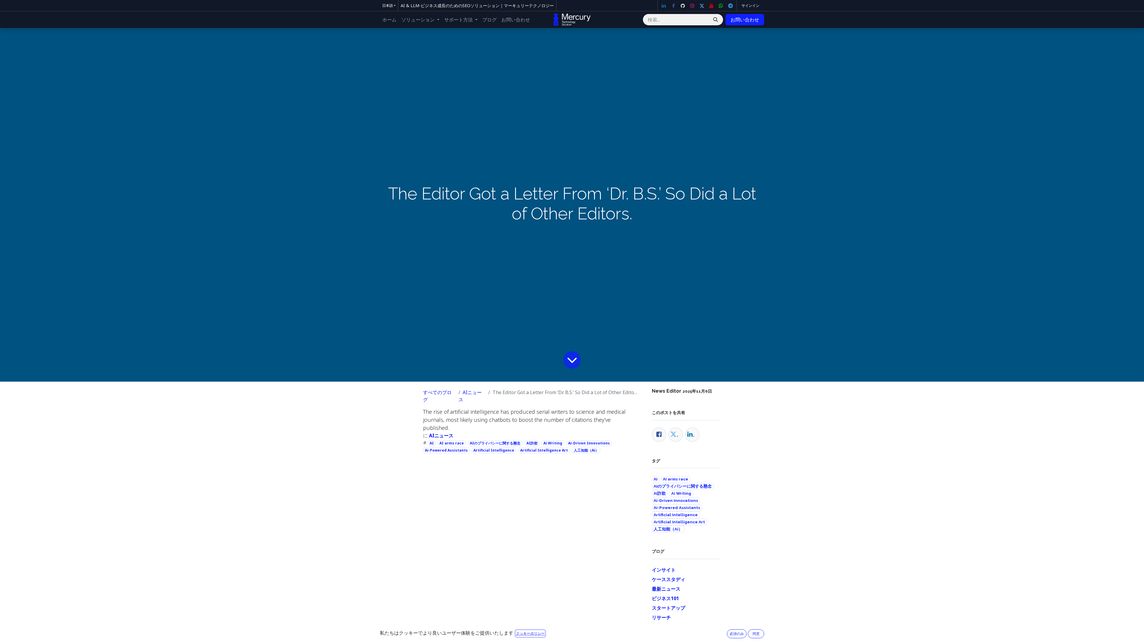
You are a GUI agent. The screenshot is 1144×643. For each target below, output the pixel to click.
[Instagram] (692, 5)
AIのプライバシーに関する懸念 (495, 443)
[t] (730, 5)
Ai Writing (552, 443)
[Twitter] (702, 5)
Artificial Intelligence (493, 450)
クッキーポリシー (530, 633)
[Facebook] (673, 5)
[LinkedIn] (664, 5)
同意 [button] (756, 633)
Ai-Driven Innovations (589, 443)
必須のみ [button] (737, 633)
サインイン (750, 5)
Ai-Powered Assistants (446, 450)
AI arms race (451, 443)
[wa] (721, 5)
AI (432, 443)
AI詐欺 (532, 443)
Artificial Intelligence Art (544, 450)
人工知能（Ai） (586, 450)
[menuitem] (389, 20)
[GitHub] (683, 5)
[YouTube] (711, 5)
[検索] (715, 19)
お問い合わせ (744, 19)
